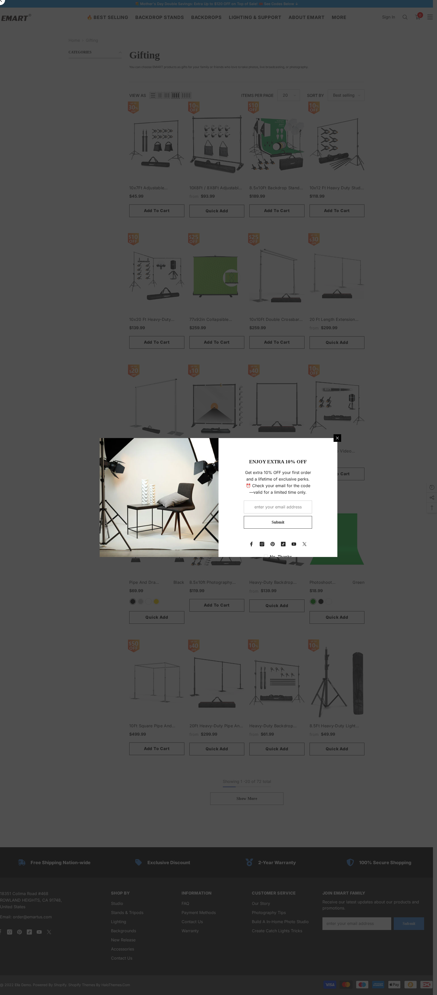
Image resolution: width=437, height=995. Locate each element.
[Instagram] (262, 544)
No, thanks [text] (281, 556)
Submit (278, 522)
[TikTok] (283, 544)
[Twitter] (304, 544)
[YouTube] (294, 544)
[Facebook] (251, 544)
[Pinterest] (272, 544)
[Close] (337, 438)
